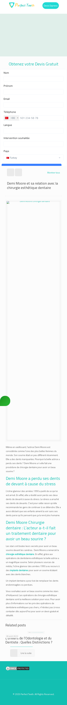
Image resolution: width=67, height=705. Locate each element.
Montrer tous (53, 172)
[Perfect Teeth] (33, 5)
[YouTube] (40, 700)
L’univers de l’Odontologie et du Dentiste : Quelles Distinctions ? (28, 640)
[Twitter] (35, 700)
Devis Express (51, 5)
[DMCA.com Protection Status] (17, 670)
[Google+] (31, 700)
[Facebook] (27, 700)
